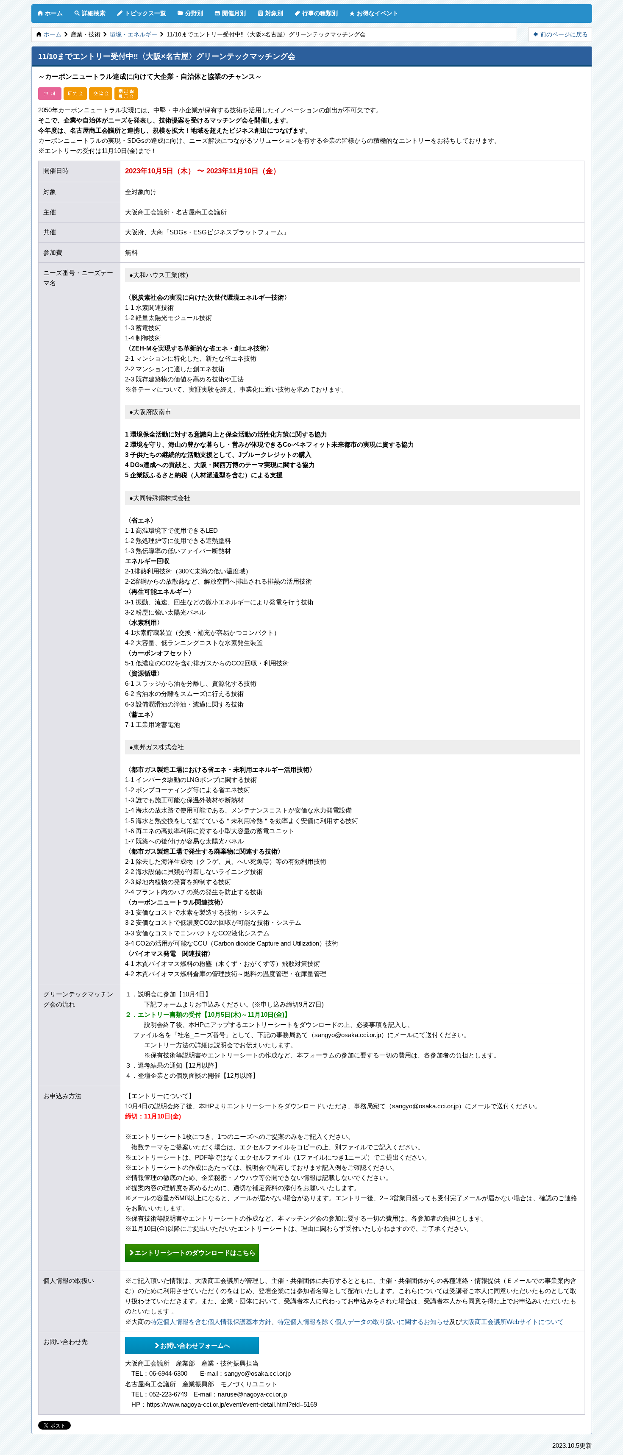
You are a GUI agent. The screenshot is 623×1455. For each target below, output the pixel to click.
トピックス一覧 (141, 13)
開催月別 (230, 13)
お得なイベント (373, 13)
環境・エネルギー (133, 34)
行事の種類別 (316, 13)
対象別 (270, 13)
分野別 (190, 13)
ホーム (50, 13)
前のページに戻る (560, 34)
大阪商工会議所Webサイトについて (513, 1321)
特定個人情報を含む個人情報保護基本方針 (210, 1321)
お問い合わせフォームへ (192, 1345)
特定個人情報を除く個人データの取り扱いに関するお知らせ (363, 1321)
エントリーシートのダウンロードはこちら (192, 1252)
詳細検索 (90, 13)
